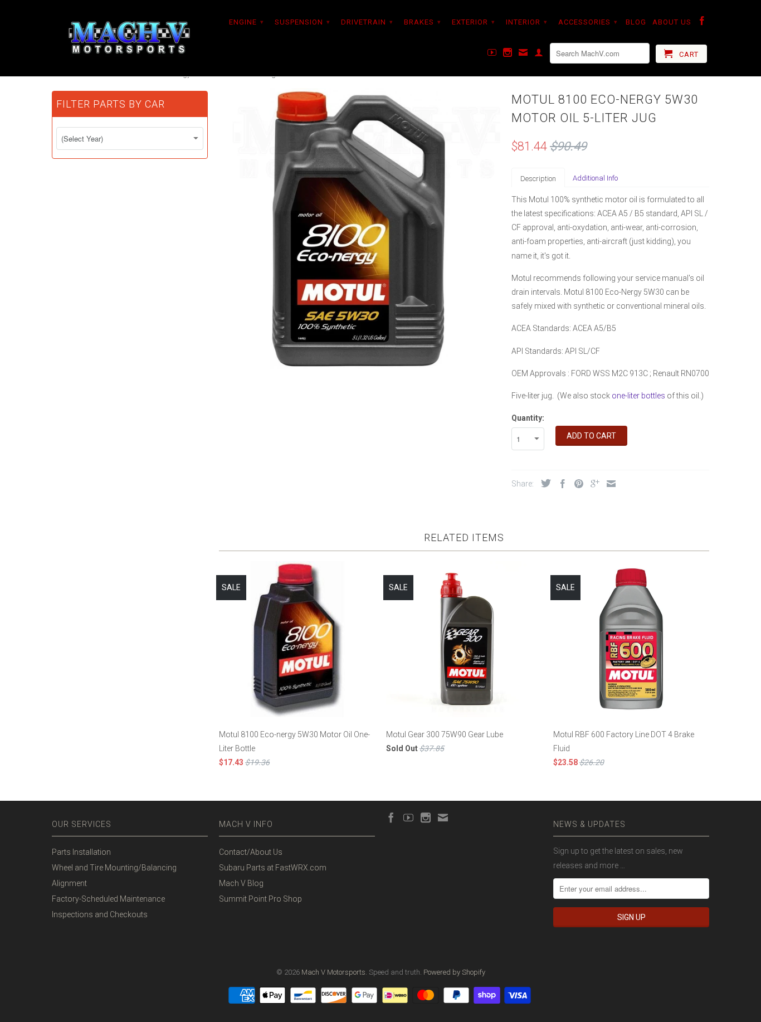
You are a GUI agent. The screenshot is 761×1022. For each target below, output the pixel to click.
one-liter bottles (638, 395)
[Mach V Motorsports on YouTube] (492, 54)
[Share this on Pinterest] (576, 483)
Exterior (473, 22)
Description (538, 178)
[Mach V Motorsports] (130, 38)
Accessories (588, 22)
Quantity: (527, 417)
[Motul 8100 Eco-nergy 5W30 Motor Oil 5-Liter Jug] (359, 228)
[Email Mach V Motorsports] (523, 54)
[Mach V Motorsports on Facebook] (702, 23)
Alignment (69, 883)
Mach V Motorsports (333, 972)
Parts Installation (81, 852)
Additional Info (595, 178)
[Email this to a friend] (608, 483)
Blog (636, 22)
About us (671, 22)
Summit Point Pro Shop (260, 898)
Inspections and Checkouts (100, 914)
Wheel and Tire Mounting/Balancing (114, 867)
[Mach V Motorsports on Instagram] (508, 54)
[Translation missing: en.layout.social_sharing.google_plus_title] (592, 483)
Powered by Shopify (454, 972)
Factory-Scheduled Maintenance (108, 898)
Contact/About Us (250, 852)
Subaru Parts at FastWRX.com (272, 867)
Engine (246, 22)
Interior (527, 22)
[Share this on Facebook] (560, 483)
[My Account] (539, 54)
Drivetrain (367, 22)
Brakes (422, 22)
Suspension (302, 22)
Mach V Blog (241, 883)
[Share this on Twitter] (543, 483)
